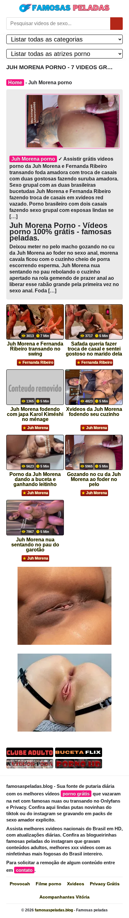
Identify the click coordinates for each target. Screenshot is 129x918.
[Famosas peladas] (64, 8)
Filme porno (48, 884)
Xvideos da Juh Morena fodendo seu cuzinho (94, 412)
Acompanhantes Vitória (64, 897)
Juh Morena (37, 428)
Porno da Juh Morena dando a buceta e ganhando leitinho (35, 477)
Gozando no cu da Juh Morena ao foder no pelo (94, 477)
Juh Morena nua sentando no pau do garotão (35, 542)
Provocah (20, 884)
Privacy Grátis (105, 884)
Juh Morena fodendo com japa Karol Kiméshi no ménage (35, 412)
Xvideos (75, 884)
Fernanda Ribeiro (38, 362)
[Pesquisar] (116, 23)
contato (24, 870)
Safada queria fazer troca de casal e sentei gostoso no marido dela (94, 346)
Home (15, 82)
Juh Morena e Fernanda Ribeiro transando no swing (35, 346)
